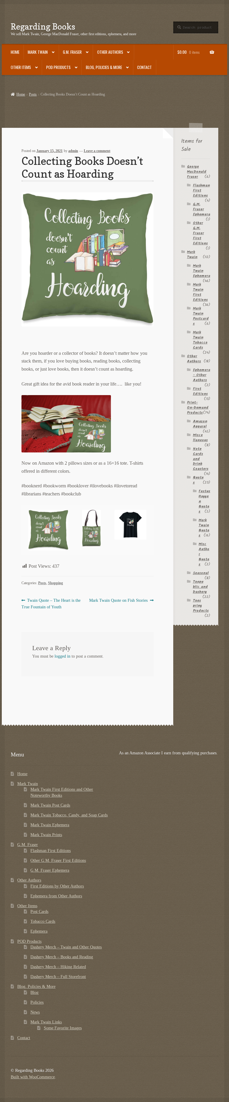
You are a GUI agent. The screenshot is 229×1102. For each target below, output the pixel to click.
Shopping (55, 583)
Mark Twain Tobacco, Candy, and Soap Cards (69, 815)
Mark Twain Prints (46, 835)
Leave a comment (97, 151)
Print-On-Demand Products (197, 407)
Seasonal (201, 573)
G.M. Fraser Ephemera (201, 209)
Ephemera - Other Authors (201, 375)
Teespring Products (201, 605)
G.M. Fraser (72, 52)
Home (15, 52)
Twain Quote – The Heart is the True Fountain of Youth (51, 603)
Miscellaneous (200, 437)
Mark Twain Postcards (201, 316)
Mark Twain (38, 52)
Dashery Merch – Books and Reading (61, 957)
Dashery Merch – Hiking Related (58, 967)
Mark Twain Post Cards (50, 805)
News (35, 1012)
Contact (144, 67)
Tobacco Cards (42, 921)
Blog (34, 992)
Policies (37, 1002)
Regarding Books (43, 26)
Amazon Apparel (200, 423)
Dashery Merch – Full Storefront (58, 976)
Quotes (198, 480)
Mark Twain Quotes (204, 527)
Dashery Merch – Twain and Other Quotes (66, 947)
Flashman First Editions (50, 850)
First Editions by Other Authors (57, 886)
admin (73, 151)
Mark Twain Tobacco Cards (200, 339)
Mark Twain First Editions (200, 292)
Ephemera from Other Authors (56, 896)
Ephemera (38, 931)
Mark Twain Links (46, 1022)
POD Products (58, 67)
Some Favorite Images (63, 1028)
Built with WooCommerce (33, 1077)
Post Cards (39, 911)
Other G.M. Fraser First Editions (200, 233)
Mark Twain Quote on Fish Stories (118, 601)
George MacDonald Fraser (196, 171)
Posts (33, 94)
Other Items (21, 67)
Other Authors (110, 52)
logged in (62, 656)
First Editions (200, 391)
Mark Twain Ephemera (201, 271)
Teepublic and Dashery (200, 587)
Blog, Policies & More (104, 67)
